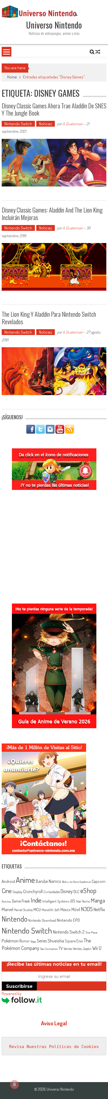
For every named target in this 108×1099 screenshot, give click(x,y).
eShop (88, 890)
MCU (37, 909)
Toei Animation (49, 949)
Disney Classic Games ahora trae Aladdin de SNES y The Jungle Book (54, 109)
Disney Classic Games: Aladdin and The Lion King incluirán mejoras (52, 213)
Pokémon (10, 941)
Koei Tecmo (83, 901)
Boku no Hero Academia (76, 882)
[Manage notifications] (14, 1084)
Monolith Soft (51, 910)
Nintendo (14, 918)
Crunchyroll (33, 891)
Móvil (75, 909)
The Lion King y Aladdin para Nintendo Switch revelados (49, 318)
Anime (25, 880)
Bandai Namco (48, 881)
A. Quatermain (73, 123)
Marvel (7, 909)
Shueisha (56, 940)
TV (61, 948)
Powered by (11, 993)
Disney (67, 891)
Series (42, 941)
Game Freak (21, 900)
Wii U (96, 948)
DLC (76, 891)
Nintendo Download (42, 920)
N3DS (87, 909)
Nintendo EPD (68, 920)
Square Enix (74, 941)
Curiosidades (51, 892)
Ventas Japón (82, 948)
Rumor (24, 941)
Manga (98, 900)
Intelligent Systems (55, 901)
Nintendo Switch (18, 123)
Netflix (99, 909)
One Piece (91, 932)
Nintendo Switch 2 (69, 932)
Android (8, 881)
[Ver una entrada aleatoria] (97, 52)
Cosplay (17, 892)
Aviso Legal (54, 1023)
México (65, 909)
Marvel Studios (23, 910)
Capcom (99, 881)
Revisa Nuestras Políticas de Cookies (54, 1046)
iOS (72, 901)
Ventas (68, 949)
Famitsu (6, 901)
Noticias (45, 123)
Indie (36, 900)
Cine (7, 890)
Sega (33, 941)
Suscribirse (19, 986)
